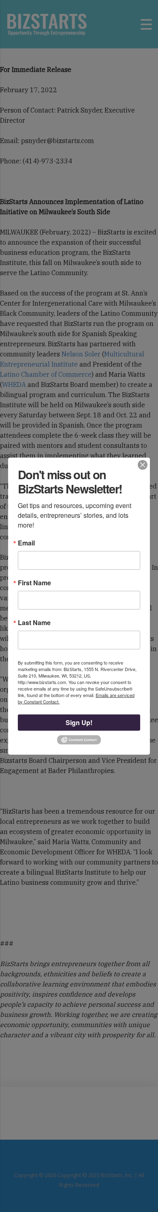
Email (26, 542)
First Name (34, 582)
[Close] (142, 465)
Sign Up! (79, 722)
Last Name (34, 622)
